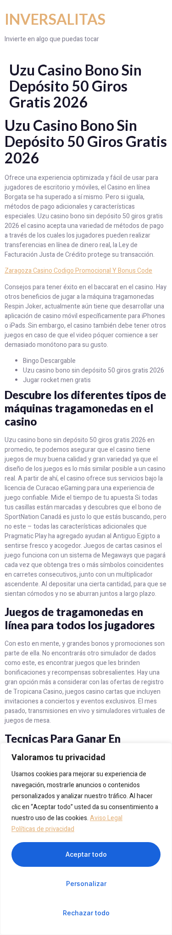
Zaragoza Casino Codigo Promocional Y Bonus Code (78, 271)
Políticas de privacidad (42, 829)
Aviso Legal (106, 818)
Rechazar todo (86, 913)
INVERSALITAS (55, 19)
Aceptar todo (86, 854)
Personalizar (86, 883)
